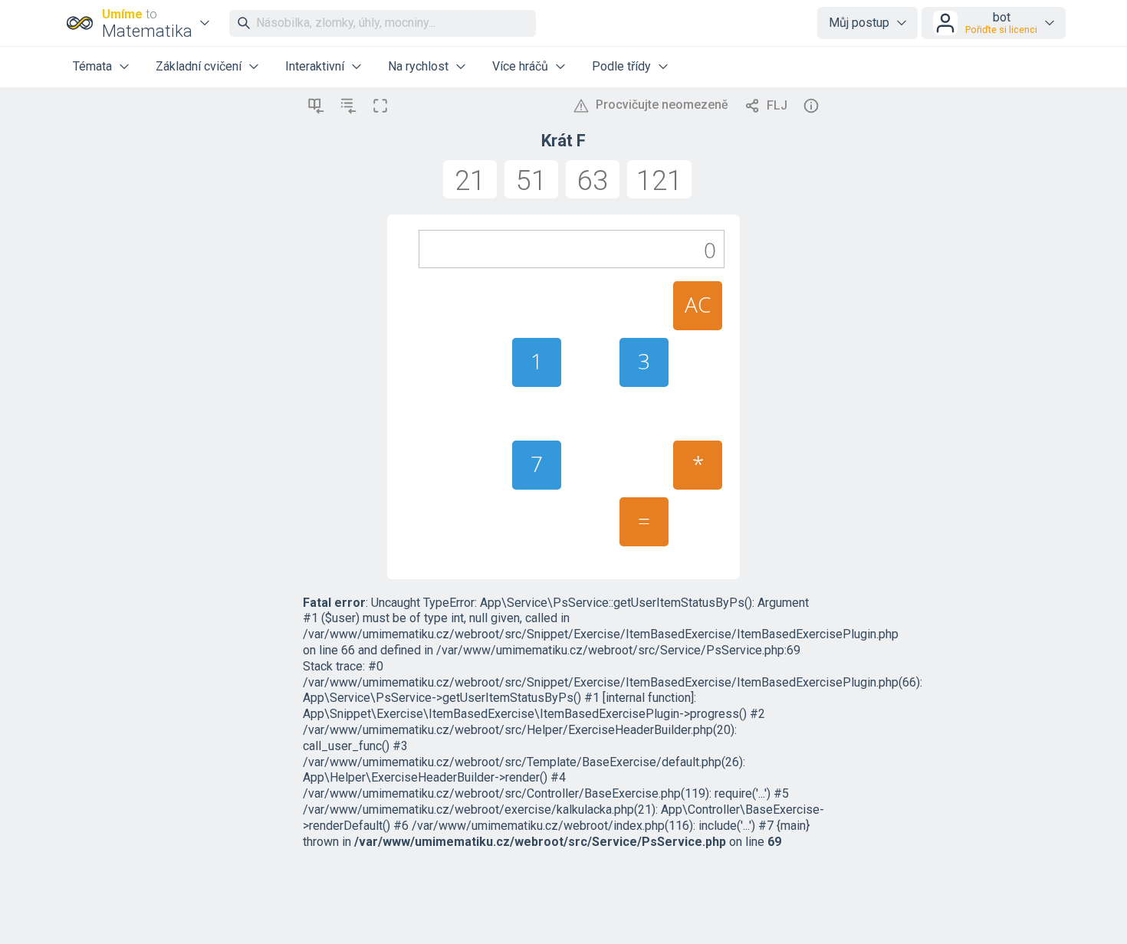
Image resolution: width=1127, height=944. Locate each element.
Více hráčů (520, 66)
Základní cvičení (199, 66)
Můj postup (859, 22)
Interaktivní (314, 66)
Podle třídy (621, 66)
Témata (92, 66)
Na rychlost (418, 66)
